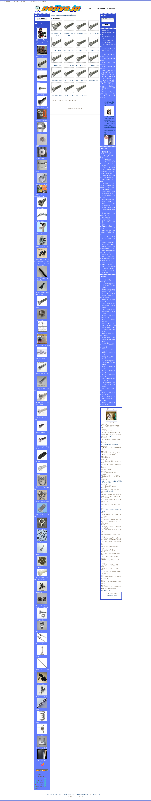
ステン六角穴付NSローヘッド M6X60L (108, 379)
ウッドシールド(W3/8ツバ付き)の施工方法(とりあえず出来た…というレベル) (108, 72)
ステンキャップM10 (93, 50)
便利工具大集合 (40, 221)
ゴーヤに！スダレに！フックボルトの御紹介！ (107, 77)
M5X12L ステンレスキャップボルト (107, 393)
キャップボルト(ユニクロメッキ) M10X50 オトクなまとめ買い (108, 305)
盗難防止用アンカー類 (42, 107)
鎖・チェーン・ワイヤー (42, 697)
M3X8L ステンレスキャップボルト (107, 320)
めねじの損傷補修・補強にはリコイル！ (107, 33)
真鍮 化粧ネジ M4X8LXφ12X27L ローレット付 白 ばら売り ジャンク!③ (107, 220)
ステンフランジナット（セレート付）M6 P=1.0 (107, 292)
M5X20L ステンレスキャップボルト (107, 375)
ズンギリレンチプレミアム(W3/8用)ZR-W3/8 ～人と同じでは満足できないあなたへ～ (107, 194)
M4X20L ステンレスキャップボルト (107, 371)
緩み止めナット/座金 (41, 120)
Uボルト (38, 474)
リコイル (38, 27)
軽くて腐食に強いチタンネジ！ (107, 37)
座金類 (37, 146)
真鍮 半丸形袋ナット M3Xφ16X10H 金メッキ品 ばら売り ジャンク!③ (108, 258)
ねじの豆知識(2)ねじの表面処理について (107, 59)
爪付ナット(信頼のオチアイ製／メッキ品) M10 (108, 243)
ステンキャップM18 (93, 65)
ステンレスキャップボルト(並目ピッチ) (41, 293)
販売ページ (113, 436)
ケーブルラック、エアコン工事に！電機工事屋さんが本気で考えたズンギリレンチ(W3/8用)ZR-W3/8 (107, 186)
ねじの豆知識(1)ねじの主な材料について (107, 55)
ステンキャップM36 (68, 95)
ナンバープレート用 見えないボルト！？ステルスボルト (107, 238)
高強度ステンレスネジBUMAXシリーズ (41, 195)
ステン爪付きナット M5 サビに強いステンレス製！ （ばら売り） (108, 329)
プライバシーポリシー (98, 794)
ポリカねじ (39, 461)
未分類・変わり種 (41, 760)
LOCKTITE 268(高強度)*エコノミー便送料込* (107, 200)
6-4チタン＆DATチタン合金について (108, 45)
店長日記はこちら (106, 590)
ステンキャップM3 (81, 33)
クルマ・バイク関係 (110, 121)
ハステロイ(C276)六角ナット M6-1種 (107, 271)
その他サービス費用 (41, 748)
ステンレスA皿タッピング (41, 433)
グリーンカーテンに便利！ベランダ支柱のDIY (107, 81)
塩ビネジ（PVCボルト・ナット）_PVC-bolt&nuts (41, 606)
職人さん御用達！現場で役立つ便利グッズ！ (110, 132)
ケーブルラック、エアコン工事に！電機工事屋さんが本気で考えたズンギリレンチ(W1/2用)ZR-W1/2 (107, 170)
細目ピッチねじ (40, 56)
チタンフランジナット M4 (107, 389)
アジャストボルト (41, 644)
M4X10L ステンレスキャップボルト (107, 350)
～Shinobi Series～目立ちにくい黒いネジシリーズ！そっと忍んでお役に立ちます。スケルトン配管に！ (41, 262)
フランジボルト (40, 95)
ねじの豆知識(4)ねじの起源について (107, 67)
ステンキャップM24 (81, 80)
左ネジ (37, 307)
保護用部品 (39, 592)
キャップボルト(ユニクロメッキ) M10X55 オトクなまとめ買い (108, 311)
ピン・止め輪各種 (41, 529)
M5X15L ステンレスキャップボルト (107, 403)
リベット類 (39, 631)
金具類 (37, 171)
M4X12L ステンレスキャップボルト (107, 354)
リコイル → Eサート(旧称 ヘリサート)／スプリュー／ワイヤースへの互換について (107, 95)
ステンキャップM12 (56, 65)
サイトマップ (105, 30)
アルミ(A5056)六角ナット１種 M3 (108, 358)
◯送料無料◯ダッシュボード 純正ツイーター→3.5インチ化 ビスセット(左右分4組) (107, 178)
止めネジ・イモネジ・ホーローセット (41, 448)
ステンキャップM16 (81, 65)
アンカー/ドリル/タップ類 (43, 346)
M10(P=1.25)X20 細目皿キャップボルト (107, 300)
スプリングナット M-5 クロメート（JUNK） (107, 263)
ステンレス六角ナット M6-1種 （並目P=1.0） (107, 296)
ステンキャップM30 (56, 95)
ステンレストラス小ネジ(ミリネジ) (41, 389)
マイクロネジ (39, 320)
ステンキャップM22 (68, 80)
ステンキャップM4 (93, 33)
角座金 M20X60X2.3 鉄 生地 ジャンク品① (108, 251)
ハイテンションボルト (42, 246)
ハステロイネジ (40, 684)
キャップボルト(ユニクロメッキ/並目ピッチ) (42, 279)
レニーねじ (39, 567)
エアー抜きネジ (40, 620)
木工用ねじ (39, 234)
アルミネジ (39, 82)
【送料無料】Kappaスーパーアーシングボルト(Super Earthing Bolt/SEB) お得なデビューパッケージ (107, 163)
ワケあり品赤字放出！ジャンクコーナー (110, 103)
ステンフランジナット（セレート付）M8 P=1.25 (108, 324)
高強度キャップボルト (42, 184)
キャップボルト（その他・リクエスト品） (41, 578)
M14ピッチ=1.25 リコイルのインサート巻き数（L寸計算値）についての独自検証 (107, 87)
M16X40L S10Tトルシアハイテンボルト (108, 334)
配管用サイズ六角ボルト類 (41, 488)
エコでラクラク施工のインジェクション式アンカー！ (107, 50)
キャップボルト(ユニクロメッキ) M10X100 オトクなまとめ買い (108, 398)
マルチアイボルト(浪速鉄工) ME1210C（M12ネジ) (108, 267)
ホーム (53, 15)
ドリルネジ (39, 333)
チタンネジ (39, 69)
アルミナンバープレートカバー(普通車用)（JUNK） (108, 247)
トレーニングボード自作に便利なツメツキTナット (110, 118)
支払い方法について (69, 794)
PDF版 (106, 491)
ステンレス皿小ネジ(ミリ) (41, 374)
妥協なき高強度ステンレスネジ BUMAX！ (107, 41)
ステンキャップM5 (56, 50)
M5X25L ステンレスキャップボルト (107, 316)
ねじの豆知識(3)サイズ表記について (107, 63)
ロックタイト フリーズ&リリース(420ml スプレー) (107, 204)
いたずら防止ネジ (41, 208)
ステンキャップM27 (93, 80)
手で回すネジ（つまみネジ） (41, 670)
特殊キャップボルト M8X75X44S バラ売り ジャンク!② (107, 227)
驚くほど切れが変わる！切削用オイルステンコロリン (107, 232)
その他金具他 (39, 735)
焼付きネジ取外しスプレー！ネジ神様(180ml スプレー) (107, 209)
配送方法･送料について (83, 794)
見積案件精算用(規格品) (108, 290)
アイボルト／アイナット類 (41, 515)
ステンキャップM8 (81, 50)
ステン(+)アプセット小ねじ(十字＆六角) (42, 403)
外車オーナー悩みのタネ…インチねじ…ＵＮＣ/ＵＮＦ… (42, 42)
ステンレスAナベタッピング (41, 418)
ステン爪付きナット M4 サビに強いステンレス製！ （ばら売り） (108, 384)
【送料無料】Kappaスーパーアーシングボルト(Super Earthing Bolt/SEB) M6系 (107, 155)
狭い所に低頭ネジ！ (41, 158)
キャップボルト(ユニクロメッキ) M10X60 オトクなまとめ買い (108, 286)
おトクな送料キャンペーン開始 (109, 444)
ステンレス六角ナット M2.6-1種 (107, 281)
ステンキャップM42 (81, 95)
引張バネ (38, 722)
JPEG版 (111, 491)
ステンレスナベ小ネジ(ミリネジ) (42, 359)
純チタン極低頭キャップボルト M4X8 (107, 214)
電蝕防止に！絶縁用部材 (42, 502)
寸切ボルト (39, 656)
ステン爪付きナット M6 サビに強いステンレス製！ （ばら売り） (108, 339)
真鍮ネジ (38, 554)
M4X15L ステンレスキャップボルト (107, 367)
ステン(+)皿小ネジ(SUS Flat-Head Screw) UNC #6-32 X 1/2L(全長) (107, 345)
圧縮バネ (38, 709)
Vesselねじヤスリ (106, 254)
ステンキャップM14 (68, 65)
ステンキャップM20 (56, 80)
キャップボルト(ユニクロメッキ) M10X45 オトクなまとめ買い (108, 362)
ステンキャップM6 (69, 50)
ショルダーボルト (41, 542)
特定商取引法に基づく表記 (54, 794)
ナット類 (38, 133)
